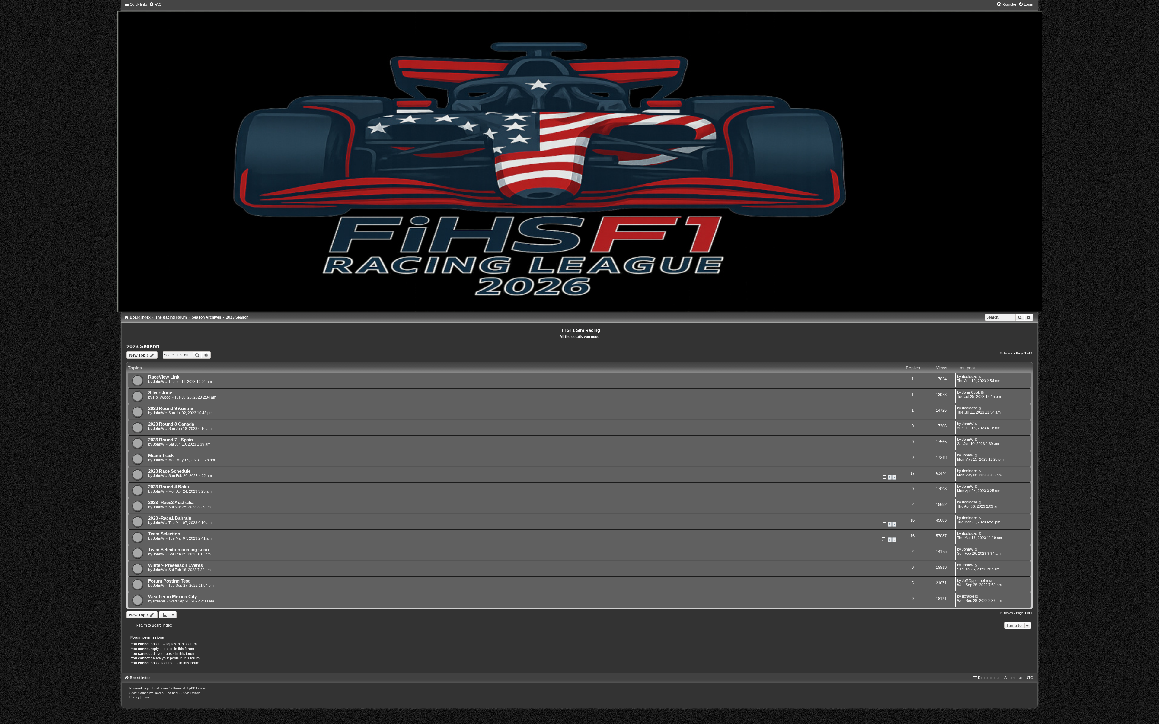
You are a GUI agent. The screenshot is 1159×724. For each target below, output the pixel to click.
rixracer (159, 601)
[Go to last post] (980, 377)
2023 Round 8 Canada (171, 424)
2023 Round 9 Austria (170, 408)
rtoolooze (969, 377)
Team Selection (164, 534)
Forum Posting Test (169, 581)
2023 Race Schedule (169, 471)
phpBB (152, 688)
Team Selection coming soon (178, 549)
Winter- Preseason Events (175, 565)
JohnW (158, 381)
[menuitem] (155, 4)
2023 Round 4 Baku (168, 486)
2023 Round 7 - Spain (170, 439)
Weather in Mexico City (172, 596)
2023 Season (142, 346)
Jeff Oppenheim (975, 581)
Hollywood (162, 397)
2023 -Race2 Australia (170, 502)
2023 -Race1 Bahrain (169, 518)
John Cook (971, 392)
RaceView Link (163, 377)
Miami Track (161, 455)
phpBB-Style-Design (186, 692)
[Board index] (579, 157)
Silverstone (160, 392)
